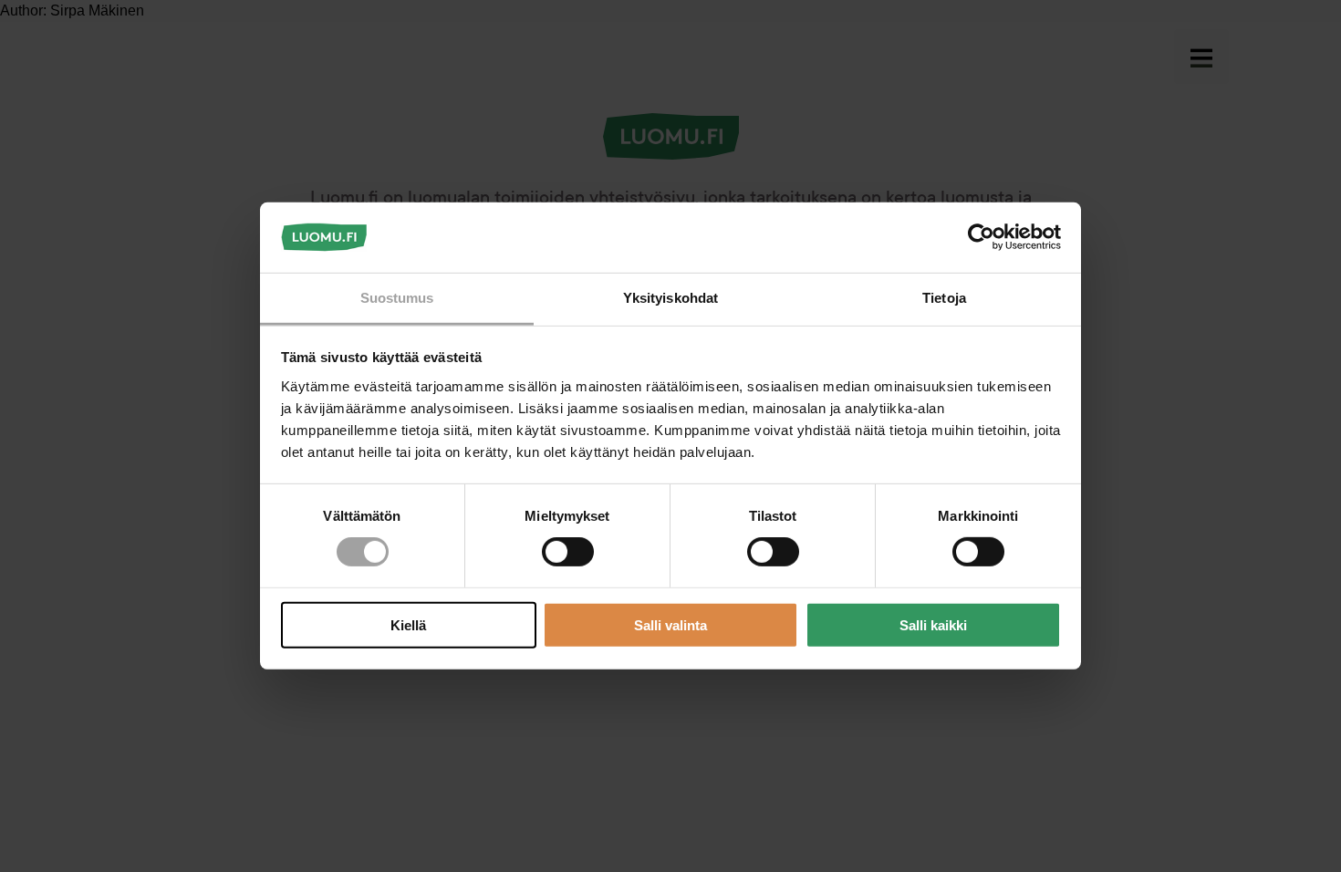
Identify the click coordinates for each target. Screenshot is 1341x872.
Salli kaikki (933, 624)
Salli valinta (670, 624)
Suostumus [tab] (397, 298)
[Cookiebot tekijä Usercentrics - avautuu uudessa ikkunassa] (981, 237)
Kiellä (408, 624)
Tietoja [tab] (944, 298)
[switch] (568, 551)
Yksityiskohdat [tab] (670, 298)
